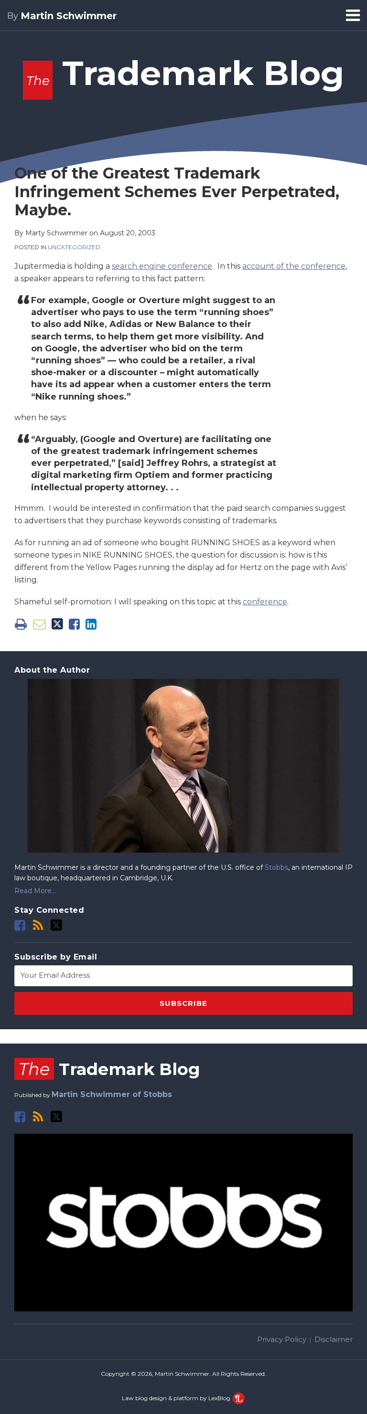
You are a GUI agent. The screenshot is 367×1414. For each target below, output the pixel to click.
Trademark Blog (185, 73)
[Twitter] (56, 925)
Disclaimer (333, 1339)
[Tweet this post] (57, 624)
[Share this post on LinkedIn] (91, 624)
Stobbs (276, 867)
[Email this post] (39, 624)
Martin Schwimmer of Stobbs (112, 1094)
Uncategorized (74, 247)
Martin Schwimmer (69, 15)
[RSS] (38, 925)
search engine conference (162, 266)
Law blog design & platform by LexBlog (177, 1398)
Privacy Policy (281, 1339)
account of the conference (293, 266)
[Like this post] (74, 624)
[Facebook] (19, 925)
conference (265, 601)
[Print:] (21, 624)
